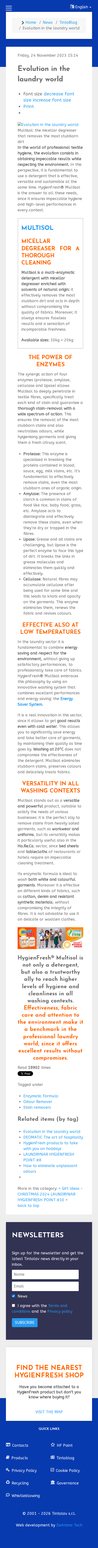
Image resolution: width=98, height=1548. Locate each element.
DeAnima (69, 1525)
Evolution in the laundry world (51, 1131)
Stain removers (37, 1107)
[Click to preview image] (50, 124)
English (81, 7)
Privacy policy (59, 1311)
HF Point (65, 1445)
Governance (68, 1483)
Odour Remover (37, 1101)
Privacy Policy (24, 1470)
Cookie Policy (68, 1470)
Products (19, 1458)
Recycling (20, 1483)
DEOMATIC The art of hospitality (53, 1137)
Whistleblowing (26, 1495)
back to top (28, 1205)
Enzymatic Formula (40, 1096)
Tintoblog (65, 1458)
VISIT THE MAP (49, 1412)
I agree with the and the (42, 1308)
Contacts (20, 1445)
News (22, 1296)
